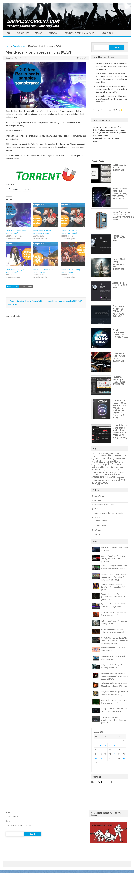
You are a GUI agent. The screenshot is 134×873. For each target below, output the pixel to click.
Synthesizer (97, 477)
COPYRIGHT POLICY (13, 817)
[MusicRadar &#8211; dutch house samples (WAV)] (45, 254)
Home (8, 33)
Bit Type (97, 500)
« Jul (95, 767)
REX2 (98, 469)
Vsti (97, 483)
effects (111, 455)
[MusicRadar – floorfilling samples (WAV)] (73, 254)
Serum (115, 472)
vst (118, 479)
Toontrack (120, 477)
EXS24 (117, 456)
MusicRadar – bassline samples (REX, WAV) (66, 301)
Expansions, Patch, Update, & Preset (79, 33)
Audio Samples (23, 33)
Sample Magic (117, 470)
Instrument (101, 458)
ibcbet (92, 850)
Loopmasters (96, 465)
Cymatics (103, 456)
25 (101, 758)
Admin (10, 58)
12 (105, 750)
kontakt (121, 458)
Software (53, 33)
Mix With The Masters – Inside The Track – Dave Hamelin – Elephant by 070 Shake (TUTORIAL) (114, 640)
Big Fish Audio (108, 453)
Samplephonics (96, 472)
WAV (30, 286)
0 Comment (81, 58)
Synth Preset (107, 477)
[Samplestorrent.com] (67, 30)
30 (124, 758)
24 (96, 758)
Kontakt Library (102, 461)
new (122, 467)
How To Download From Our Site (18, 825)
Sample (97, 517)
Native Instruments (111, 467)
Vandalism (101, 480)
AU (101, 453)
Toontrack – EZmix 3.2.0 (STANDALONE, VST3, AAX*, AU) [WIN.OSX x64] (113, 597)
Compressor (95, 456)
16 (124, 750)
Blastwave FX (118, 453)
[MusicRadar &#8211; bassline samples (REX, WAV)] (45, 215)
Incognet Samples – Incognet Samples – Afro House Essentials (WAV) (113, 587)
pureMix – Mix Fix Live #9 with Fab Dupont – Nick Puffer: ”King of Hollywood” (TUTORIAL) (114, 577)
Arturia (97, 453)
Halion (122, 456)
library (118, 461)
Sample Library (106, 470)
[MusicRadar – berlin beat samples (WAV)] (18, 215)
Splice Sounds (108, 474)
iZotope (112, 459)
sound (121, 472)
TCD (113, 477)
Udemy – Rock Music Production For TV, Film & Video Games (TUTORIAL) (113, 558)
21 (114, 754)
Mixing (118, 464)
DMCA (8, 821)
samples (107, 472)
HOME (8, 812)
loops (105, 464)
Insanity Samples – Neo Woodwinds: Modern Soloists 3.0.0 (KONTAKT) (114, 720)
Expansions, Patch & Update (105, 504)
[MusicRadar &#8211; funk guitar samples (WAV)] (18, 254)
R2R (93, 469)
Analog (23, 286)
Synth (119, 474)
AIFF (92, 453)
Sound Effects (96, 475)
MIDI (111, 464)
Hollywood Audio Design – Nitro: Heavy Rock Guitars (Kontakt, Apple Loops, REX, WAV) (114, 676)
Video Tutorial (110, 480)
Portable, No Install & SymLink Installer (108, 513)
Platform (97, 509)
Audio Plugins (107, 33)
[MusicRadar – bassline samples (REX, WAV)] (73, 215)
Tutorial (39, 33)
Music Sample (101, 525)
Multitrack (96, 467)
